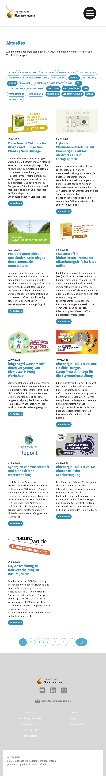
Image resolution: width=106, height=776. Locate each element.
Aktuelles (30, 712)
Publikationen (29, 724)
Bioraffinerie (48, 72)
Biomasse (25, 83)
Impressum (76, 718)
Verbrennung (36, 94)
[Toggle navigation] (90, 13)
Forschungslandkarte (29, 718)
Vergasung (53, 94)
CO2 (79, 83)
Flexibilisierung (67, 72)
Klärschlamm (16, 88)
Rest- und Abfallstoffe (35, 78)
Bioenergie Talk (28, 72)
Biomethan (40, 83)
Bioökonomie (58, 78)
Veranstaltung (16, 94)
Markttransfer (35, 88)
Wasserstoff (15, 99)
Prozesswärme (71, 88)
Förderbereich (29, 735)
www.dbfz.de (39, 764)
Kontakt (76, 712)
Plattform (53, 88)
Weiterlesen (16, 203)
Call (70, 83)
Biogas (12, 83)
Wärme (89, 94)
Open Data (14, 78)
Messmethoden (88, 72)
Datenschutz (76, 724)
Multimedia (88, 78)
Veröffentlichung (72, 94)
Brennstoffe (57, 83)
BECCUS (12, 72)
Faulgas (74, 78)
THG (86, 88)
